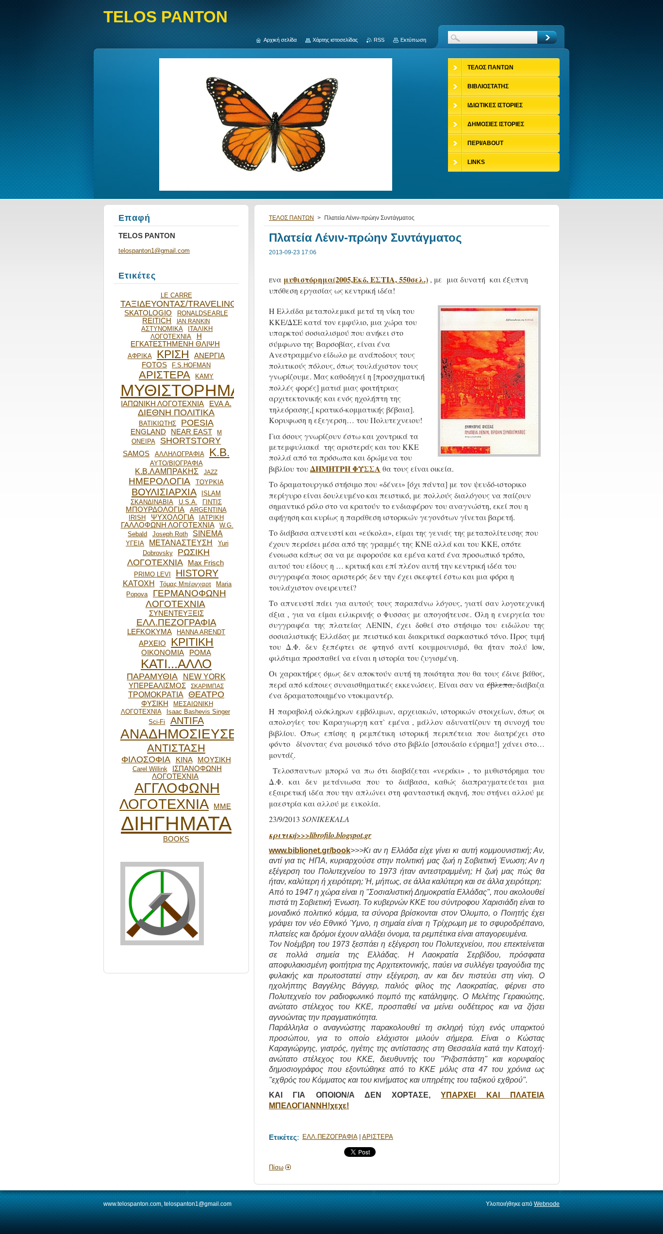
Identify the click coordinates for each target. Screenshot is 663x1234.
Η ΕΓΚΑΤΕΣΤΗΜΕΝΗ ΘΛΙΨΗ (175, 340)
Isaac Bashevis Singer (198, 711)
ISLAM (211, 493)
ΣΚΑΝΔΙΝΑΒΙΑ (152, 502)
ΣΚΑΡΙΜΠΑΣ (207, 686)
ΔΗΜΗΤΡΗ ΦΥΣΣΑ (345, 468)
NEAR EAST (191, 432)
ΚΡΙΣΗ (173, 354)
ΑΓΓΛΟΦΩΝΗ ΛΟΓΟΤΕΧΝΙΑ (169, 796)
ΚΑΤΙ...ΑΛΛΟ (176, 664)
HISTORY (197, 573)
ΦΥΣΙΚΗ (154, 703)
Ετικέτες (283, 1137)
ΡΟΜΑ (200, 653)
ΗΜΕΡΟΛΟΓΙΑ (159, 481)
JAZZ (210, 472)
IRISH (137, 517)
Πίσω (276, 1167)
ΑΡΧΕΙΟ (152, 643)
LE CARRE (176, 295)
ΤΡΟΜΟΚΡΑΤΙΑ (155, 694)
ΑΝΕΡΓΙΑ (209, 356)
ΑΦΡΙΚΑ (140, 356)
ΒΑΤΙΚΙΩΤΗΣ (157, 423)
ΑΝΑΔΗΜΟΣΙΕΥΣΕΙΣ (184, 733)
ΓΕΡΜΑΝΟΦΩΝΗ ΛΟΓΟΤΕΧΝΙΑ (186, 598)
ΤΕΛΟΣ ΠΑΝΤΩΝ (291, 218)
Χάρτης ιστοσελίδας (335, 40)
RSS (379, 40)
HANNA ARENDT (201, 632)
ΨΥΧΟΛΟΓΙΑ (172, 517)
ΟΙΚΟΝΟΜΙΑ (162, 653)
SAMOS (136, 454)
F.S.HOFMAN (191, 365)
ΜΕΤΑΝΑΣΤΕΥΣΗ (181, 542)
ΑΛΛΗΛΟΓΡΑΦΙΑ (179, 454)
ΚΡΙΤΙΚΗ (192, 642)
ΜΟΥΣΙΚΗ (214, 760)
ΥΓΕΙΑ (135, 543)
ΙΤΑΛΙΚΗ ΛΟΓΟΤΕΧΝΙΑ (181, 332)
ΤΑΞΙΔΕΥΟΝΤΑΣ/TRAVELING (178, 304)
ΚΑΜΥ (204, 376)
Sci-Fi (157, 721)
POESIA (197, 423)
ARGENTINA (208, 509)
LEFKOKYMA (149, 632)
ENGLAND (148, 432)
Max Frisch (206, 563)
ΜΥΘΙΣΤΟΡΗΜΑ (181, 390)
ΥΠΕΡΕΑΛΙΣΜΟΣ (157, 686)
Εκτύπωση (413, 40)
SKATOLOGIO (148, 313)
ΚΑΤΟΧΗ (139, 583)
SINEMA (208, 533)
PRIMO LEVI (152, 574)
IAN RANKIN (193, 321)
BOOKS (176, 839)
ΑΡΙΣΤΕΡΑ (377, 1136)
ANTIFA (187, 720)
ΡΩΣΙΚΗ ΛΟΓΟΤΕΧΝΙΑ (168, 557)
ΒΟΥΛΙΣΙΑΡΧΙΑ (164, 492)
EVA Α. (220, 404)
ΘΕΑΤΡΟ (206, 694)
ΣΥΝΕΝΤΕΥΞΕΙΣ (176, 613)
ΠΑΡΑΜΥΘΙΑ (152, 676)
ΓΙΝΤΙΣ (212, 502)
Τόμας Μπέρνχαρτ (185, 584)
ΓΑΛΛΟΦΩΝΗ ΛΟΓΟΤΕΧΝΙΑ (168, 525)
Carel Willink (150, 769)
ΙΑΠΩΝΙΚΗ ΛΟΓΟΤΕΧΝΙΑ (162, 404)
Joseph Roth (170, 534)
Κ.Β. (219, 452)
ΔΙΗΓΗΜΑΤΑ (176, 823)
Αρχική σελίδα (280, 40)
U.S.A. (188, 502)
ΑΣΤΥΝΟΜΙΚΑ (162, 328)
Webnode (547, 1204)
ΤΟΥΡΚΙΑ (210, 482)
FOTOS (154, 365)
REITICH (156, 321)
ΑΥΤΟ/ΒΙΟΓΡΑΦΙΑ (176, 463)
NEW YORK (204, 676)
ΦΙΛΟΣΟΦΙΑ (145, 759)
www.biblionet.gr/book (309, 850)
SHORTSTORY (190, 440)
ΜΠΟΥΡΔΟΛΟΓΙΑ (155, 509)
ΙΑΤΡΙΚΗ (211, 517)
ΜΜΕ (222, 806)
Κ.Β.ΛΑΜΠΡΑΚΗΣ (167, 471)
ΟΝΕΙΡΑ (143, 441)
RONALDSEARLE (202, 313)
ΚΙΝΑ (184, 760)
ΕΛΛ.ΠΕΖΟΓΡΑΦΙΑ (329, 1136)
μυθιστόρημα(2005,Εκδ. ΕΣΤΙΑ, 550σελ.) (355, 279)
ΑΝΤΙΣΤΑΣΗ (176, 748)
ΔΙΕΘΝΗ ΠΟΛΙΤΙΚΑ (176, 412)
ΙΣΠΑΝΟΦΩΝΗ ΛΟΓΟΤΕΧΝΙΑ (187, 772)
